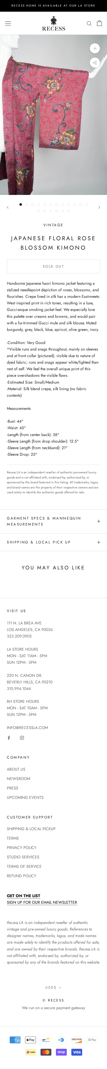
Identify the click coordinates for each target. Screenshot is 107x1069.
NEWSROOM (18, 778)
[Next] (99, 207)
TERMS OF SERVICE (24, 866)
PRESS (12, 788)
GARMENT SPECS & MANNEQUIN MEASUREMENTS (44, 521)
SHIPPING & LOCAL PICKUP (31, 829)
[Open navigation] (8, 23)
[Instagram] (22, 737)
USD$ (51, 987)
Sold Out (53, 266)
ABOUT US (16, 769)
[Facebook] (9, 737)
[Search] (89, 23)
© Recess (53, 1000)
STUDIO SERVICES (23, 857)
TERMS (13, 838)
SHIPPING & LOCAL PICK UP (39, 542)
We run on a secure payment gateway (53, 1008)
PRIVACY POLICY (22, 847)
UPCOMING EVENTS (25, 797)
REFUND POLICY (21, 876)
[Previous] (8, 207)
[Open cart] (99, 23)
